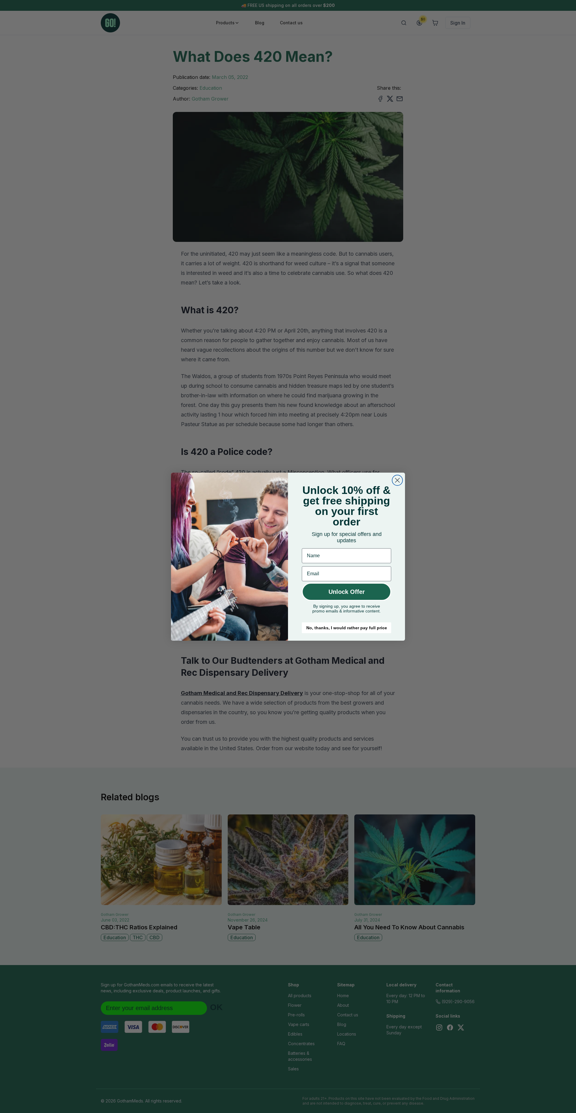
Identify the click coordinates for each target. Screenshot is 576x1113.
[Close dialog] (397, 480)
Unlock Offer (346, 591)
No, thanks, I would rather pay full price (346, 627)
